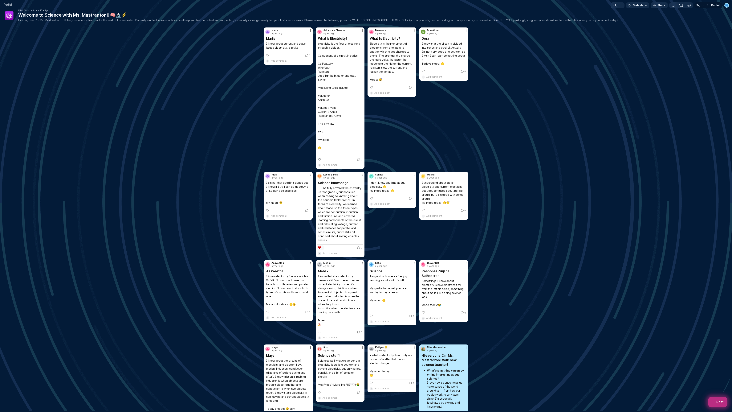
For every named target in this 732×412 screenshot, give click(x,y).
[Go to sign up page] (727, 5)
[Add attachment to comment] (267, 61)
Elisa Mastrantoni (27, 10)
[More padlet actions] (689, 5)
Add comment (279, 60)
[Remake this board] (681, 5)
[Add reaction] (267, 55)
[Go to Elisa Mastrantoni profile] (423, 349)
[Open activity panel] (673, 5)
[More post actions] (310, 30)
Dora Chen (433, 30)
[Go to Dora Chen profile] (423, 32)
